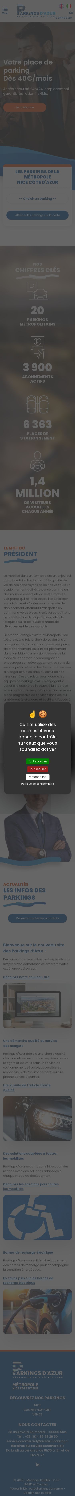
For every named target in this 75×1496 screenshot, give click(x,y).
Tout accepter (37, 761)
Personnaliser (37, 777)
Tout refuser (37, 769)
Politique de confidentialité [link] (37, 783)
